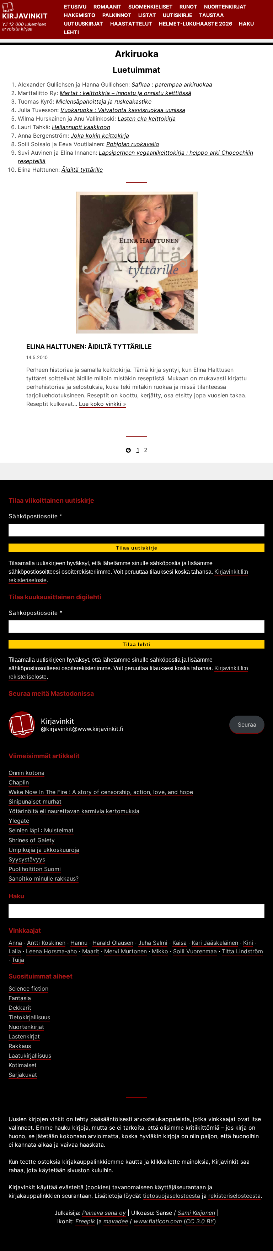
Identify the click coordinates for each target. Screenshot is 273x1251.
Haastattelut (131, 24)
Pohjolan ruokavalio (132, 144)
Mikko (160, 951)
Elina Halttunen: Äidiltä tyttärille (89, 346)
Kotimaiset (23, 1065)
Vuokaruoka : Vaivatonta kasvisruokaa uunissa (122, 110)
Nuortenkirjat (225, 7)
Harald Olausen (112, 942)
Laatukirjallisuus (30, 1055)
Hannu (78, 942)
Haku (246, 24)
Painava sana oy (104, 1212)
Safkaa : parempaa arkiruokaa (172, 84)
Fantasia (20, 998)
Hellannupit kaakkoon (81, 127)
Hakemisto (79, 15)
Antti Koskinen (46, 942)
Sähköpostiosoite (35, 516)
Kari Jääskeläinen (215, 942)
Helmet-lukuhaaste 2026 (195, 24)
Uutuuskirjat (83, 24)
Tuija (18, 959)
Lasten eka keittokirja (147, 118)
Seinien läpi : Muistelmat (41, 830)
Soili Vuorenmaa (195, 951)
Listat (147, 15)
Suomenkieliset (150, 7)
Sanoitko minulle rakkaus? (44, 878)
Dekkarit (20, 1007)
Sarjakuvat (23, 1074)
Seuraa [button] (247, 724)
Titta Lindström (242, 951)
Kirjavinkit (25, 16)
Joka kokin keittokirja (100, 135)
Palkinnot (117, 15)
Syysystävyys (27, 859)
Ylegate (19, 820)
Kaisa (179, 942)
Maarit (90, 951)
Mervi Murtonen (125, 951)
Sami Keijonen (196, 1212)
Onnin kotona (26, 772)
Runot (188, 7)
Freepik (85, 1221)
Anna (15, 942)
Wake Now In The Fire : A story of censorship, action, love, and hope (101, 791)
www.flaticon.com (158, 1221)
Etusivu (75, 7)
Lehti (71, 32)
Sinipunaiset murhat (35, 801)
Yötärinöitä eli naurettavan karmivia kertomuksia (74, 811)
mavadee (115, 1221)
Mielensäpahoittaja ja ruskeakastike (103, 101)
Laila (15, 951)
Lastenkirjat (24, 1036)
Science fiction (28, 988)
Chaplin (19, 782)
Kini (248, 942)
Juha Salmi (152, 942)
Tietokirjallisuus (29, 1017)
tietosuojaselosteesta (171, 1195)
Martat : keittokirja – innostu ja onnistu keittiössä (125, 93)
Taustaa (211, 15)
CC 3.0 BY (200, 1221)
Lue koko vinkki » (102, 403)
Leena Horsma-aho (51, 951)
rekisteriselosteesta (234, 1195)
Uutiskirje (177, 15)
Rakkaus (20, 1045)
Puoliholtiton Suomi (35, 868)
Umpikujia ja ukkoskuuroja (44, 849)
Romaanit (107, 7)
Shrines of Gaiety (32, 840)
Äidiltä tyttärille (82, 169)
